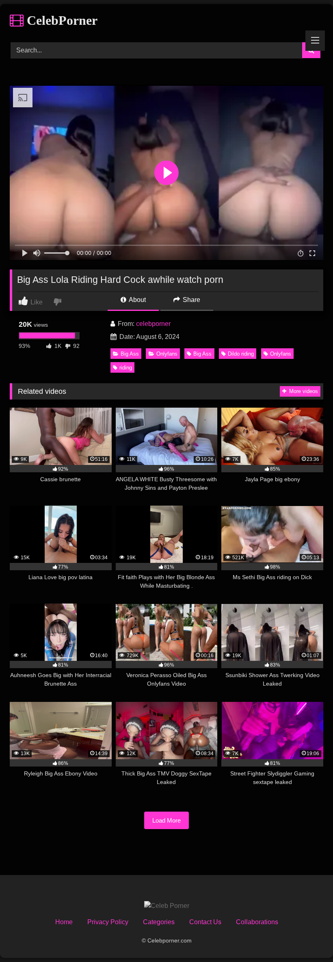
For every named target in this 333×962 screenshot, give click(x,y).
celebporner (153, 323)
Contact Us (205, 922)
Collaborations (257, 922)
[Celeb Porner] (166, 906)
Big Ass (130, 354)
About (137, 299)
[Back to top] (308, 938)
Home (64, 922)
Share (190, 299)
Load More (166, 820)
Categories (159, 922)
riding (125, 368)
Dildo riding (241, 354)
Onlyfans (166, 354)
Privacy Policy (107, 922)
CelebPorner (60, 20)
